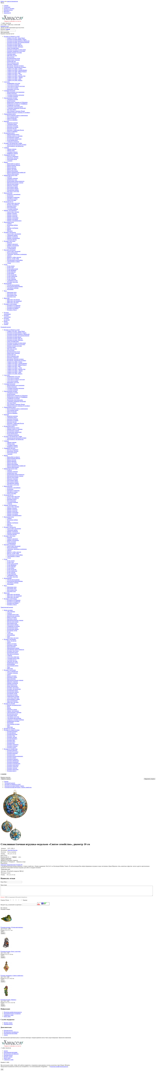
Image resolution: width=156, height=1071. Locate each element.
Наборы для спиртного (10, 210)
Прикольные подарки (13, 696)
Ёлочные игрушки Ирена (14, 43)
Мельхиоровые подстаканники (15, 92)
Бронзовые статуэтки (13, 89)
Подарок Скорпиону (13, 744)
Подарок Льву (11, 740)
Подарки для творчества (14, 689)
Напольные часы (11, 292)
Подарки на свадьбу (7, 319)
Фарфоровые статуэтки (13, 83)
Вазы (8, 706)
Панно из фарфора (12, 131)
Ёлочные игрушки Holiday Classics (16, 39)
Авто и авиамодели (12, 671)
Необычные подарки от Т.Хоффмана (17, 103)
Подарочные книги (9, 133)
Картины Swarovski (12, 125)
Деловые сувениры (12, 178)
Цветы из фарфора (12, 119)
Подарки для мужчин (7, 316)
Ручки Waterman (11, 279)
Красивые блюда (11, 206)
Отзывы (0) (19, 864)
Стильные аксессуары (13, 658)
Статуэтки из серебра (13, 84)
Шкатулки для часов (12, 302)
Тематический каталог (7, 607)
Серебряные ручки (12, 280)
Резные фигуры (11, 61)
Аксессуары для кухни (13, 203)
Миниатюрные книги (13, 134)
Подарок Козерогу (12, 738)
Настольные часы (12, 295)
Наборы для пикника (13, 245)
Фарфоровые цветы (12, 662)
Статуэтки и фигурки (13, 657)
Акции (6, 1035)
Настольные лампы (12, 187)
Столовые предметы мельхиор (15, 95)
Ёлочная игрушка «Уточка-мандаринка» (12, 927)
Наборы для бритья (12, 236)
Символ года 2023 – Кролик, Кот (16, 76)
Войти (2, 1)
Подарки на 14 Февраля (13, 305)
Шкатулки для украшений (14, 301)
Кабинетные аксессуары (10, 175)
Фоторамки (10, 289)
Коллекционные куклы (13, 58)
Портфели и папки (12, 198)
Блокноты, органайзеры (13, 194)
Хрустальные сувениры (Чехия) (16, 111)
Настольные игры (9, 222)
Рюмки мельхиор (12, 93)
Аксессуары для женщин (14, 233)
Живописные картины (13, 616)
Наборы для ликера (12, 219)
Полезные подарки (12, 695)
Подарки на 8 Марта (12, 308)
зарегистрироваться (12, 1)
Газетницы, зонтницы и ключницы (17, 254)
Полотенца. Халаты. (12, 157)
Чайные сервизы (11, 149)
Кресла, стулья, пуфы (13, 258)
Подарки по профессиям (10, 749)
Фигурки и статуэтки (13, 191)
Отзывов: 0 (12, 861)
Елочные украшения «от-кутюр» (16, 51)
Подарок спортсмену (13, 765)
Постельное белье (12, 159)
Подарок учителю (12, 768)
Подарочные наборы (13, 629)
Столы (9, 263)
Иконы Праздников (12, 171)
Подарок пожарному (13, 762)
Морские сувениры (12, 185)
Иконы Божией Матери (13, 165)
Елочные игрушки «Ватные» (15, 46)
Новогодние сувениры (13, 60)
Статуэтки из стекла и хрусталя (16, 86)
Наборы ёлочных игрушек (14, 52)
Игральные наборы (12, 225)
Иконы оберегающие (13, 174)
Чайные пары (11, 150)
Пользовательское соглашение (12, 1013)
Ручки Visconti (11, 277)
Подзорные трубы (12, 630)
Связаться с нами (8, 1015)
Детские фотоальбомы (13, 285)
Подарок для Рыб (12, 737)
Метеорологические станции (15, 182)
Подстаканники (11, 207)
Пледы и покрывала (12, 156)
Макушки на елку (12, 55)
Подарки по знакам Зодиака (11, 730)
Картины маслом (12, 128)
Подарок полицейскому (13, 763)
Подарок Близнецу (12, 731)
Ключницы (10, 195)
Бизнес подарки (6, 322)
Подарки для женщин (7, 313)
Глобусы (9, 176)
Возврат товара (8, 1022)
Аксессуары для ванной (13, 251)
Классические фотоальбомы (15, 286)
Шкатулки (7, 298)
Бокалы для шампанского (14, 705)
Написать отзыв (21, 861)
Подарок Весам (11, 733)
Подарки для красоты (10, 232)
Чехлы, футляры (11, 200)
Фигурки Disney (11, 109)
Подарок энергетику (13, 769)
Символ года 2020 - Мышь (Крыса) (17, 71)
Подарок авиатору (12, 750)
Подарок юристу (11, 771)
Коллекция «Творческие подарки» (16, 67)
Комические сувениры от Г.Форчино (17, 102)
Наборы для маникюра (13, 238)
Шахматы (10, 231)
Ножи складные (11, 247)
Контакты (6, 11)
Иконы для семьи (12, 169)
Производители (8, 10)
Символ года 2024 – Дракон (15, 77)
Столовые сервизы (12, 152)
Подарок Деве (11, 735)
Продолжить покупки (149, 778)
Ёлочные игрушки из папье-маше (16, 49)
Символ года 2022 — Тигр (14, 74)
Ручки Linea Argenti (12, 269)
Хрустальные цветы (12, 117)
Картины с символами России (15, 130)
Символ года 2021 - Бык (14, 73)
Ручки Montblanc (11, 270)
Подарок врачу (11, 754)
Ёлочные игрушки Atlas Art (14, 45)
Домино (9, 223)
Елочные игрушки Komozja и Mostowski (18, 41)
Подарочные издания (13, 137)
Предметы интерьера (10, 250)
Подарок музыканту (12, 759)
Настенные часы (11, 293)
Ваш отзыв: (4, 885)
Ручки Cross (10, 267)
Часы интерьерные (12, 700)
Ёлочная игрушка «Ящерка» (8, 999)
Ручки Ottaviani (11, 272)
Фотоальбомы (8, 283)
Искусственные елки (13, 62)
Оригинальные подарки (10, 98)
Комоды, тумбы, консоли (14, 257)
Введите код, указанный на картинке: (11, 904)
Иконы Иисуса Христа (13, 163)
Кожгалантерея (8, 193)
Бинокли (9, 242)
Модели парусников (12, 184)
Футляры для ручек (12, 282)
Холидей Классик (12, 850)
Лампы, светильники (13, 711)
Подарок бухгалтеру (12, 752)
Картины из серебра (12, 127)
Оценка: (3, 900)
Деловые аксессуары (13, 614)
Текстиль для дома (12, 661)
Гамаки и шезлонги (12, 244)
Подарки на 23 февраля (13, 307)
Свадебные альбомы (12, 288)
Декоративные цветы (10, 114)
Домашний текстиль (9, 155)
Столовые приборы (12, 96)
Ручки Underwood (12, 276)
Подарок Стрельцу (12, 746)
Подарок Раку (11, 743)
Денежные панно (12, 124)
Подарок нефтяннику (13, 760)
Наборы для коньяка (12, 217)
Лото (8, 226)
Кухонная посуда (8, 201)
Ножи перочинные (12, 686)
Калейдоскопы (11, 100)
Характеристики (11, 864)
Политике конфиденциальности (59, 1066)
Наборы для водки (12, 216)
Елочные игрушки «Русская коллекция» (18, 42)
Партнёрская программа (10, 1033)
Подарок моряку (11, 757)
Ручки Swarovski (11, 274)
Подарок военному (12, 753)
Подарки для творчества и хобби (13, 143)
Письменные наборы (13, 190)
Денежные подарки (12, 99)
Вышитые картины (12, 122)
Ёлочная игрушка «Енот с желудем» (11, 951)
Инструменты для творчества (15, 146)
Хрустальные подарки (13, 724)
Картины (6, 121)
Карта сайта (7, 1016)
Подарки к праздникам (10, 304)
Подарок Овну (11, 741)
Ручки (5, 264)
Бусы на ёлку (10, 57)
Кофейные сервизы (12, 153)
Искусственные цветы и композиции (17, 115)
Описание (3, 864)
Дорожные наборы (12, 235)
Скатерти (9, 160)
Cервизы (6, 147)
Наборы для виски (12, 214)
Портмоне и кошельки (13, 197)
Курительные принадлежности (15, 181)
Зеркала (9, 255)
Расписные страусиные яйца (15, 106)
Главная (6, 5)
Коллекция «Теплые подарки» (15, 65)
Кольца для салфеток (13, 204)
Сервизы (9, 655)
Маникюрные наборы (13, 648)
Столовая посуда (11, 659)
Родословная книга (12, 140)
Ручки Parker (10, 273)
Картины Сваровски (13, 64)
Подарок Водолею (12, 734)
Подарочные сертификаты (11, 1032)
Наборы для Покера (12, 228)
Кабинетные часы (12, 179)
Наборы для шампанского (14, 220)
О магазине (7, 7)
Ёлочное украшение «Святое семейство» (12, 975)
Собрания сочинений (13, 141)
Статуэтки (7, 81)
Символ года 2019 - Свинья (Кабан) (17, 70)
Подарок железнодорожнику (15, 756)
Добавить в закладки (6, 860)
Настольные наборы (12, 188)
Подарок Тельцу (11, 747)
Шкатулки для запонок (13, 299)
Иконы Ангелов (11, 166)
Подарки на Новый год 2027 (12, 36)
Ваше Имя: (4, 882)
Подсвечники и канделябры (15, 260)
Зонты (9, 642)
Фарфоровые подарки (13, 721)
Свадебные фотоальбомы (14, 718)
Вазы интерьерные (12, 252)
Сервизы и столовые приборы (15, 719)
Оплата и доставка (9, 8)
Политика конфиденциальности (13, 1012)
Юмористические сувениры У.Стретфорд (18, 112)
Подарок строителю (12, 766)
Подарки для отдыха (9, 241)
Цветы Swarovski (12, 118)
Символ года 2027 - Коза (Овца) (16, 38)
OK (2, 1069)
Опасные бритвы (12, 239)
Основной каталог (6, 327)
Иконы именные (11, 168)
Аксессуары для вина (13, 212)
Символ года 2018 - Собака (14, 68)
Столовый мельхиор (9, 90)
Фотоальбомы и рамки (13, 699)
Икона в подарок (11, 617)
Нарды (9, 229)
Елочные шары (11, 54)
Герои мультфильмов (13, 48)
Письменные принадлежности (15, 649)
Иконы (6, 162)
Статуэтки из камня (12, 87)
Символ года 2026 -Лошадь (14, 80)
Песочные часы (11, 296)
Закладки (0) (7, 13)
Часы (5, 291)
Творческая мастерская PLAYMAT (16, 144)
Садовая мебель (11, 248)
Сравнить (15, 860)
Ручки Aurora (11, 266)
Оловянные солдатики (13, 105)
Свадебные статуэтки (13, 716)
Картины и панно (12, 619)
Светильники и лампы (13, 261)
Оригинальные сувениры (14, 712)
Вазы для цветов (11, 640)
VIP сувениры (11, 611)
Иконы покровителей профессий (16, 172)
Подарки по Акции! (9, 728)
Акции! (6, 324)
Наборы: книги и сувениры (14, 136)
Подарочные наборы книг (14, 138)
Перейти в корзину (5, 778)
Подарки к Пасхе (12, 310)
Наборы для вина (12, 213)
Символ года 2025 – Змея (14, 79)
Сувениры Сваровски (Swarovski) (16, 108)
